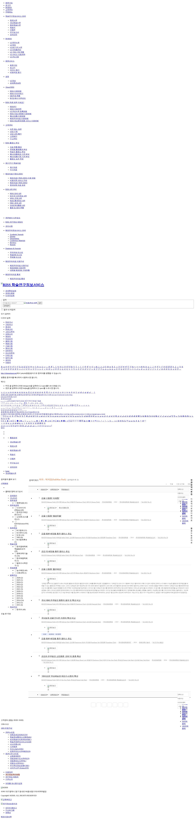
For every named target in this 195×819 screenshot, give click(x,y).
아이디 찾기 (14, 70)
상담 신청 (14, 132)
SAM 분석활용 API (17, 205)
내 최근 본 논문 (16, 47)
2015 (20, 598)
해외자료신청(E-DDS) (14, 174)
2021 (20, 589)
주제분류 (13, 568)
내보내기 (44, 489)
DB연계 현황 (15, 96)
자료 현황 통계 (16, 147)
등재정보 (13, 528)
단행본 (12, 30)
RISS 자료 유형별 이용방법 (20, 114)
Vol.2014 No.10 (163, 537)
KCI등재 (22, 530)
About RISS (9, 87)
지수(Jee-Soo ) (110, 660)
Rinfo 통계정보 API (17, 201)
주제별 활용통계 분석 (18, 149)
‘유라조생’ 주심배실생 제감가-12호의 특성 (59, 676)
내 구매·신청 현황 (17, 52)
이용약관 (9, 772)
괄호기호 (9, 341)
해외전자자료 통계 (12, 274)
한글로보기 (65, 489)
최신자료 (13, 167)
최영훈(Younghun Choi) (108, 537)
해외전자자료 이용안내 (14, 261)
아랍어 (8, 362)
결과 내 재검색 (9, 310)
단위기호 (9, 355)
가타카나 (9, 325)
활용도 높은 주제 (16, 159)
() (48, 502)
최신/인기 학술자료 (13, 163)
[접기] (191, 524)
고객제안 (13, 136)
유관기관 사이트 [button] (12, 754)
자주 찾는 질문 (16, 129)
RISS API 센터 (11, 189)
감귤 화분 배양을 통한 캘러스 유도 (56, 534)
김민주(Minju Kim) (76, 520)
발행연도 (13, 575)
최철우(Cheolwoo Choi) (78, 502)
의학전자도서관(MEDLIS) (20, 751)
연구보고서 (14, 32)
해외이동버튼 (6, 817)
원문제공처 (14, 505)
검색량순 (13, 496)
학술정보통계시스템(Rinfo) (20, 737)
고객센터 (9, 10)
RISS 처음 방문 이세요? (14, 102)
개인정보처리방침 (12, 774)
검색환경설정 (15, 83)
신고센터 (13, 139)
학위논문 (13, 20)
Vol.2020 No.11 (146, 520)
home (7, 471)
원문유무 (13, 500)
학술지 (12, 27)
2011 (20, 605)
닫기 (3, 428)
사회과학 (21, 573)
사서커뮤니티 (15, 744)
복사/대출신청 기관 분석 (19, 157)
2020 (20, 591)
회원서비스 (9, 61)
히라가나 (9, 322)
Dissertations (14, 239)
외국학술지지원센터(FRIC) (20, 739)
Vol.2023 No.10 (148, 604)
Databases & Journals (13, 248)
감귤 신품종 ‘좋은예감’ (51, 569)
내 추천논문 (14, 43)
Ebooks (12, 236)
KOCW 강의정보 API (18, 196)
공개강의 (13, 35)
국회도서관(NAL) (17, 763)
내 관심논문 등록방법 (18, 111)
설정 (7, 77)
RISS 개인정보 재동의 (14, 222)
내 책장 (13, 45)
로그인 (8, 5)
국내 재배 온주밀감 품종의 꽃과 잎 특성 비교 (61, 600)
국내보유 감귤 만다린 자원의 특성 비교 (58, 618)
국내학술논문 (15, 23)
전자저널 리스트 (16, 252)
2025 (20, 580)
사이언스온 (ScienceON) (19, 768)
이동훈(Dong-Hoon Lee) (78, 660)
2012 (20, 603)
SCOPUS (22, 533)
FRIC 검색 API (15, 203)
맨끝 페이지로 (126, 705)
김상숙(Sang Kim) (142, 660)
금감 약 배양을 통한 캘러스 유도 (55, 551)
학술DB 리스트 (16, 255)
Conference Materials (17, 241)
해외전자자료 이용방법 (19, 118)
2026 (20, 578)
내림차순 (180, 493)
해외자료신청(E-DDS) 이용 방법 (22, 178)
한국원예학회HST (125, 642)
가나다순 (13, 498)
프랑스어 (9, 334)
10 (39, 676)
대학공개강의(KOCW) (19, 735)
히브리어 (9, 339)
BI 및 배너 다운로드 (18, 98)
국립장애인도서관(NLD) (19, 758)
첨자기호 (9, 348)
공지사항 (9, 226)
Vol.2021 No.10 (146, 573)
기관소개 (9, 779)
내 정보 (13, 81)
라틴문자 (9, 351)
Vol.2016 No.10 (130, 555)
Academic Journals (16, 234)
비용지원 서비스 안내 (18, 180)
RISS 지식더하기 (16, 93)
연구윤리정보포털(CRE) (19, 766)
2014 (20, 600)
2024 (20, 582)
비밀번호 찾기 (15, 72)
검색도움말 (9, 293)
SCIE (20, 535)
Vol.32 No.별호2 (157, 642)
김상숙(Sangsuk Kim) (94, 604)
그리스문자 (9, 332)
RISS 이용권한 (15, 109)
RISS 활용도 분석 (12, 143)
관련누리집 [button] (9, 732)
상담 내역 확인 (16, 134)
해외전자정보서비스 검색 (15, 230)
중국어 (8, 327)
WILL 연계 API (16, 198)
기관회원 (13, 747)
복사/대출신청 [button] (64, 508)
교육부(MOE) (15, 756)
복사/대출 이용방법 (17, 116)
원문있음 (22, 503)
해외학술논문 (15, 25)
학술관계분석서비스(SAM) (20, 742)
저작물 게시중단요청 (13, 783)
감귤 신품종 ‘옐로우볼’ (51, 516)
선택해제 (4, 483)
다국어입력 (9, 296)
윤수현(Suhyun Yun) (63, 502)
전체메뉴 (9, 12)
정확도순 (180, 489)
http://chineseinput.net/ (9, 373)
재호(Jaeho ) (62, 537)
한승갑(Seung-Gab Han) (126, 660)
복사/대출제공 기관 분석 (19, 154)
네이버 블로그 (11, 808)
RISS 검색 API (15, 194)
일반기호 (9, 358)
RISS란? (13, 107)
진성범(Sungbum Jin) (93, 537)
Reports (12, 245)
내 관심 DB (14, 57)
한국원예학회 (107, 502)
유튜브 (8, 813)
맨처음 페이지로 (93, 705)
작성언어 (13, 607)
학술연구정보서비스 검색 (15, 16)
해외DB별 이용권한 (18, 268)
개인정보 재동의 (12, 777)
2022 (20, 587)
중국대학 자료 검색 (17, 185)
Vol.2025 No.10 (134, 680)
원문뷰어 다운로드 (12, 218)
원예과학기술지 (144, 642)
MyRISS (8, 7)
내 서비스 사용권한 (17, 54)
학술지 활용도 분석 (17, 152)
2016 (20, 596)
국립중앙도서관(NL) (18, 761)
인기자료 (13, 170)
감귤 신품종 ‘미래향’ (50, 498)
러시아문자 (9, 353)
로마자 (8, 360)
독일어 (8, 336)
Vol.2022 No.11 (146, 502)
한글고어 (9, 329)
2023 (20, 584)
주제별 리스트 (15, 257)
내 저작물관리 (15, 50)
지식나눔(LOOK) (16, 749)
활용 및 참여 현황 (17, 208)
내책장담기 (54, 489)
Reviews (13, 243)
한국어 (21, 609)
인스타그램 (9, 810)
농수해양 (22, 570)
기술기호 (9, 346)
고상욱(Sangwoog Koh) (77, 537)
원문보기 (53, 508)
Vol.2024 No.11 (48, 662)
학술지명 (13, 544)
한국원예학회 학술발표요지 (21, 549)
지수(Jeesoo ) (93, 502)
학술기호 (9, 344)
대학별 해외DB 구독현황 (20, 270)
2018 (20, 594)
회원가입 (9, 3)
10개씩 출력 (181, 702)
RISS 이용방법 (15, 91)
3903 (20, 537)
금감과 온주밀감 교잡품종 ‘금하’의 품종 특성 (61, 656)
